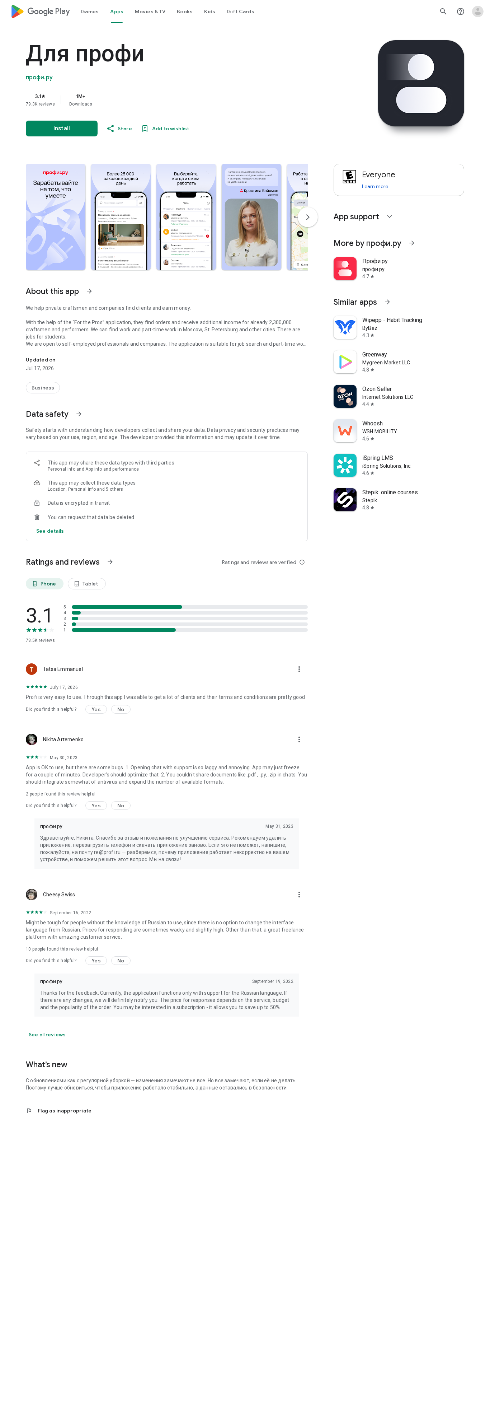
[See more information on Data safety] (79, 414)
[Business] (43, 387)
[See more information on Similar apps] (387, 302)
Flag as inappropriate (58, 1110)
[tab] (89, 11)
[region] (169, 100)
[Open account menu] (477, 11)
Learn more (375, 186)
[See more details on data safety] (50, 531)
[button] (55, 217)
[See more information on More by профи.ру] (411, 243)
